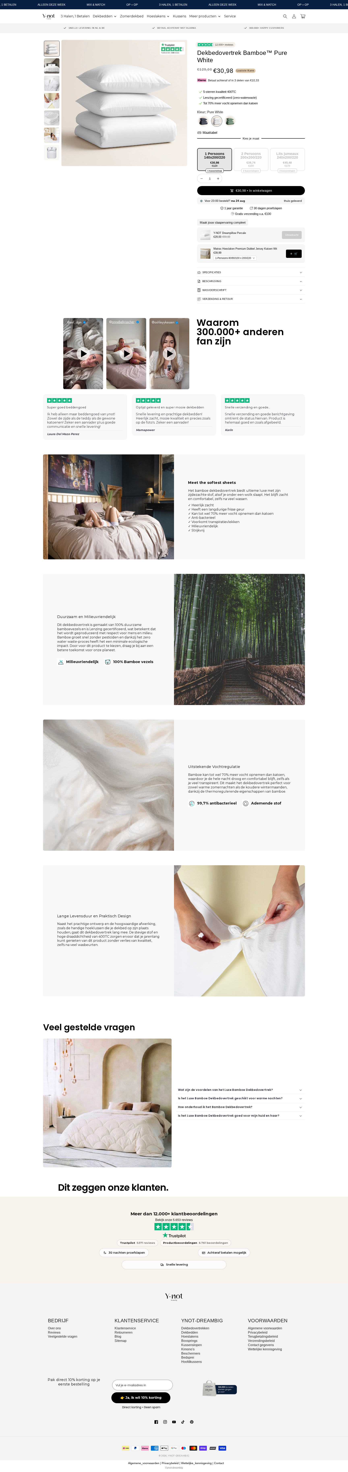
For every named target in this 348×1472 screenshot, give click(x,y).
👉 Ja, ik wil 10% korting (174, 777)
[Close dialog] (214, 677)
